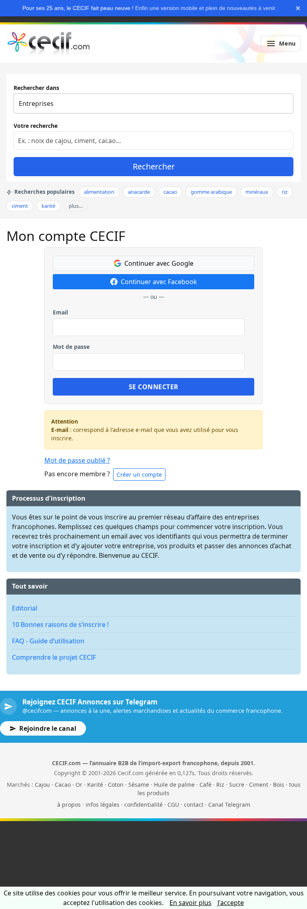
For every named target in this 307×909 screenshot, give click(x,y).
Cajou (42, 784)
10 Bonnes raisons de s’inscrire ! (60, 624)
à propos (69, 804)
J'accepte (230, 902)
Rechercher (154, 166)
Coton (116, 784)
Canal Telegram (229, 804)
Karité (95, 784)
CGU (173, 804)
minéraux (256, 191)
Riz (220, 784)
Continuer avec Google (158, 263)
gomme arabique (211, 191)
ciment (20, 205)
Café (205, 784)
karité (48, 205)
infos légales (103, 804)
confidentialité (143, 804)
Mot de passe (71, 346)
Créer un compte (139, 474)
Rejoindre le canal (47, 728)
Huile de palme (174, 784)
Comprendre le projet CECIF (54, 657)
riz (284, 191)
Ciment (258, 784)
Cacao (63, 784)
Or (79, 784)
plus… (76, 205)
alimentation (99, 191)
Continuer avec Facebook (159, 281)
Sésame (138, 784)
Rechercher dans (36, 87)
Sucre (236, 784)
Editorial (24, 608)
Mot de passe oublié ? (77, 460)
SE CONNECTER (154, 386)
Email (60, 312)
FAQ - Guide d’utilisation (48, 640)
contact (193, 804)
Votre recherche (36, 125)
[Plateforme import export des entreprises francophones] (48, 43)
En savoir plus (190, 902)
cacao (170, 191)
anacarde (139, 191)
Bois (278, 784)
